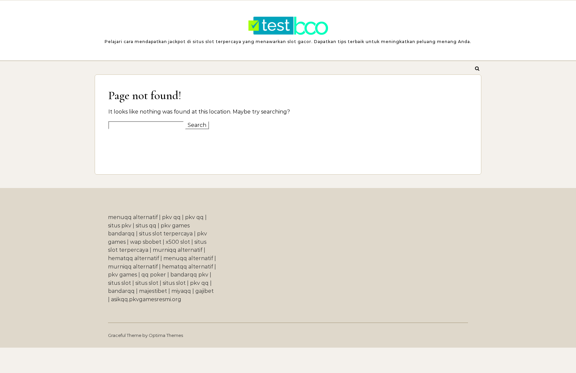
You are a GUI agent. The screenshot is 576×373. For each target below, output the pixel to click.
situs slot (119, 283)
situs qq (146, 225)
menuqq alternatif (133, 217)
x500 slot (178, 242)
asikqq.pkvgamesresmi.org (146, 299)
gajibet (204, 291)
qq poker (153, 274)
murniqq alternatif (177, 250)
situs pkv (119, 225)
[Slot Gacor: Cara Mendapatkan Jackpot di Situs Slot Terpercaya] (288, 27)
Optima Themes (166, 335)
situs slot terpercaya (166, 233)
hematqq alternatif (133, 258)
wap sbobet (145, 242)
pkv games (122, 274)
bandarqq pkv (189, 274)
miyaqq (181, 291)
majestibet (153, 291)
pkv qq (171, 217)
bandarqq (121, 291)
